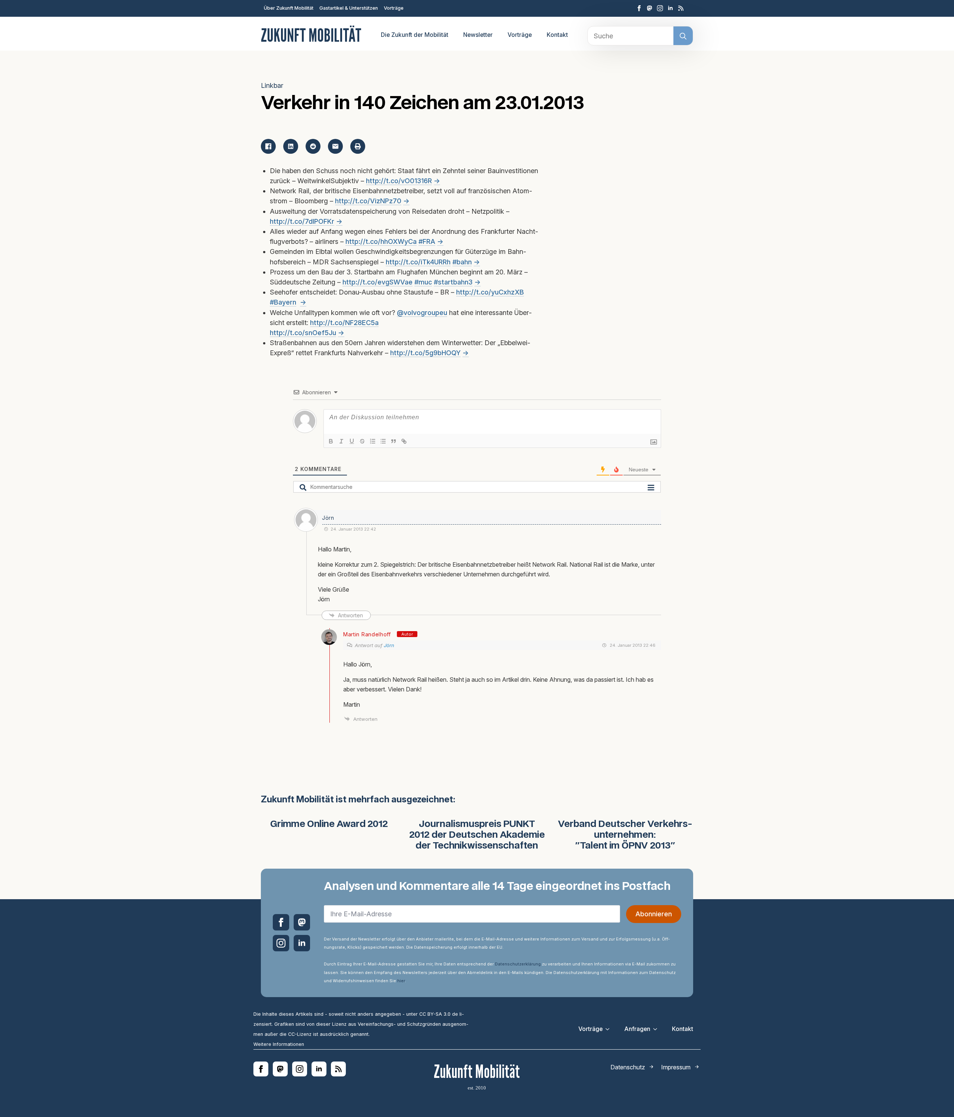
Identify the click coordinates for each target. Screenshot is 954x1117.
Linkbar (272, 85)
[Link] (404, 441)
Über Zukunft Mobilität (288, 8)
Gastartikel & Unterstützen (348, 8)
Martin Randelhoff (367, 634)
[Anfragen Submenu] (657, 1029)
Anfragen (637, 1028)
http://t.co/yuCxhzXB (490, 292)
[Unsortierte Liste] (383, 441)
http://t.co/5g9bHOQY (425, 353)
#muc (423, 282)
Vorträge (394, 8)
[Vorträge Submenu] (610, 1029)
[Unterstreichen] (352, 441)
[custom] (650, 8)
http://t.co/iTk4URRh (418, 262)
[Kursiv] (341, 441)
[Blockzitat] (393, 441)
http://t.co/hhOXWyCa (381, 241)
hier (401, 980)
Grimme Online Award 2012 (329, 824)
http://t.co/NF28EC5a (344, 323)
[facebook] (639, 8)
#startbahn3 (453, 282)
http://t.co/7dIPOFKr (302, 221)
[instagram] (660, 8)
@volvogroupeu (422, 312)
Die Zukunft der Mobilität (414, 34)
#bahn (462, 262)
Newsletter (478, 34)
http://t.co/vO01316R (399, 181)
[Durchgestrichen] (362, 441)
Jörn (389, 645)
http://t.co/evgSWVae (377, 282)
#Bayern (283, 302)
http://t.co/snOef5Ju (303, 333)
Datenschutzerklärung (518, 964)
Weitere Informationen (278, 1044)
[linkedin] (670, 8)
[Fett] (331, 441)
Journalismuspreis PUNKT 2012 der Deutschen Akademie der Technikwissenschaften (477, 835)
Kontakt (557, 34)
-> (437, 181)
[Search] (683, 36)
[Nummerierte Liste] (372, 441)
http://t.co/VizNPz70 (368, 201)
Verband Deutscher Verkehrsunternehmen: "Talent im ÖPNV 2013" (625, 835)
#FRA (426, 241)
